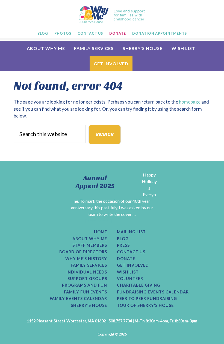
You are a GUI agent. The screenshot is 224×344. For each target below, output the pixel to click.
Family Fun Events (85, 292)
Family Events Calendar (78, 299)
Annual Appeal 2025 (95, 182)
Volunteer (130, 279)
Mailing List (131, 232)
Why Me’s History (86, 259)
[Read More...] (99, 220)
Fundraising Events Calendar (153, 292)
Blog (123, 239)
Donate (126, 259)
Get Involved (133, 265)
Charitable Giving (138, 285)
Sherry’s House (89, 305)
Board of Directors (83, 252)
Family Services (89, 265)
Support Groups (87, 279)
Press (123, 245)
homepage (190, 102)
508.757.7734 (120, 321)
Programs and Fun (84, 285)
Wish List (128, 272)
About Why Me (89, 239)
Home (100, 232)
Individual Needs (86, 272)
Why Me (112, 14)
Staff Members (89, 245)
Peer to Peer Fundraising (147, 299)
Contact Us (131, 252)
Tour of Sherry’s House (145, 305)
